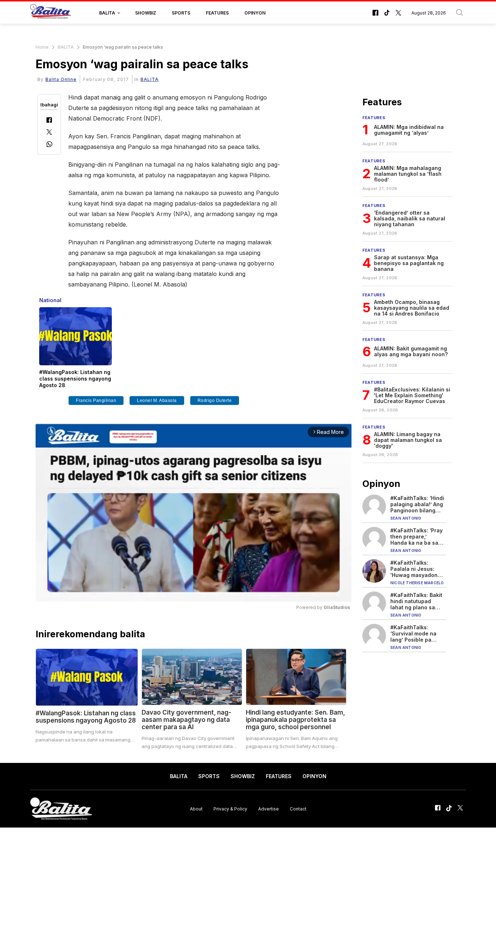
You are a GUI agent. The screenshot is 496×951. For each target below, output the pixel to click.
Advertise (268, 808)
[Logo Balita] (50, 13)
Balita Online (61, 79)
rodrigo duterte (215, 400)
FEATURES (217, 13)
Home (42, 47)
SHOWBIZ (145, 13)
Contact (298, 808)
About (196, 808)
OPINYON (254, 13)
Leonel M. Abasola (157, 400)
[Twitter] (49, 133)
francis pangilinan (96, 400)
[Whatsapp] (49, 145)
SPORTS (181, 13)
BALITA (107, 13)
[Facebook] (49, 121)
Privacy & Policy (230, 808)
